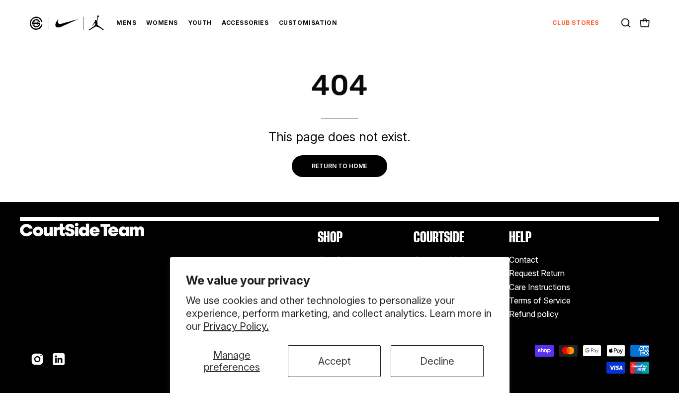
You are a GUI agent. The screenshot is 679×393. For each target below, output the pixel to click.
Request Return (537, 274)
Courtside (439, 237)
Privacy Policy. (236, 326)
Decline (437, 361)
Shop (330, 237)
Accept (334, 361)
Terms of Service (540, 300)
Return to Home (339, 166)
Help (520, 237)
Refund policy (534, 314)
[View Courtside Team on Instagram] (37, 359)
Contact (523, 260)
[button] (625, 22)
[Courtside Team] (67, 22)
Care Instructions (539, 287)
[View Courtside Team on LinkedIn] (59, 359)
